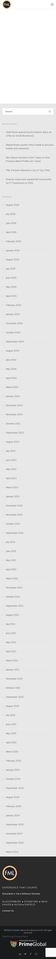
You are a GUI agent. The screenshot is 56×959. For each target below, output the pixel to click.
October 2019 (13, 779)
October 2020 (13, 687)
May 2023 (11, 469)
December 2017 (14, 833)
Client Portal (8, 936)
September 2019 (15, 788)
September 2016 (15, 842)
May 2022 (11, 560)
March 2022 (12, 578)
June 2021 (11, 633)
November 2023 (14, 414)
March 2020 (12, 751)
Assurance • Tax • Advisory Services (21, 893)
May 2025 (11, 286)
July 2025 (10, 268)
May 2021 (11, 642)
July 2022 (10, 542)
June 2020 (11, 724)
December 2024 (14, 323)
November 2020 (14, 678)
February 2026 (13, 241)
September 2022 (15, 532)
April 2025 (11, 296)
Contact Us (8, 910)
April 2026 (11, 232)
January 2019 (13, 815)
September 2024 (15, 341)
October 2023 (13, 423)
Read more (12, 85)
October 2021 (13, 596)
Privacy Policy (21, 936)
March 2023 (12, 487)
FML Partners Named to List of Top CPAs (28, 170)
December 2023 (14, 405)
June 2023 (11, 460)
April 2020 (11, 742)
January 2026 (13, 250)
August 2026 (12, 204)
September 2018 (15, 824)
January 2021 (13, 669)
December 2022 (14, 505)
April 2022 (11, 569)
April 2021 (11, 651)
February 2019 (13, 806)
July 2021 (10, 624)
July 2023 (10, 450)
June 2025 (11, 277)
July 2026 (10, 214)
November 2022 (14, 514)
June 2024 (11, 359)
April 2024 (11, 378)
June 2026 (11, 223)
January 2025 (13, 314)
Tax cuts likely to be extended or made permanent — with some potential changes (24, 52)
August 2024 (12, 350)
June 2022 (11, 551)
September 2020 (15, 696)
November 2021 (14, 587)
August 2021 (12, 614)
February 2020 (13, 760)
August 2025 (12, 259)
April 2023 (11, 478)
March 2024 (12, 387)
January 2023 (13, 496)
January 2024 (13, 396)
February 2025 (13, 305)
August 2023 (12, 441)
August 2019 (12, 797)
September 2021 (15, 605)
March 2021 (12, 660)
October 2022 (13, 523)
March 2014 (12, 851)
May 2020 (11, 733)
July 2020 (10, 715)
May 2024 (11, 368)
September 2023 (15, 432)
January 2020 (13, 769)
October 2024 (13, 332)
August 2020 (12, 706)
